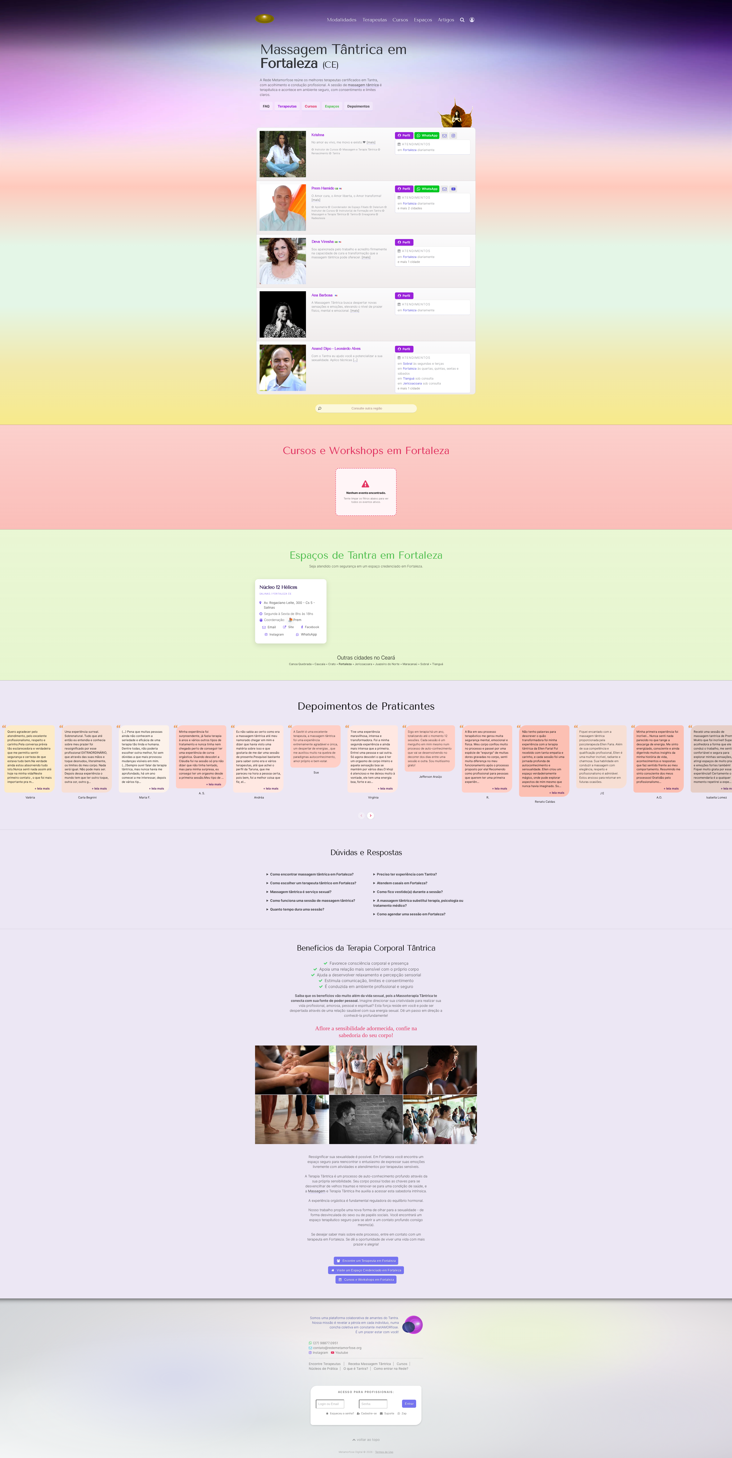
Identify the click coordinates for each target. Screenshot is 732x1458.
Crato (332, 664)
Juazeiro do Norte (387, 664)
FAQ (266, 106)
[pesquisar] (461, 23)
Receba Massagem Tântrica (369, 1364)
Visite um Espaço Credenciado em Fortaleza (368, 1270)
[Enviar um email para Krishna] (444, 135)
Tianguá (408, 378)
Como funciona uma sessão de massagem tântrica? (312, 901)
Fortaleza (410, 150)
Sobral (407, 363)
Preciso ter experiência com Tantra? (407, 874)
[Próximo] (370, 815)
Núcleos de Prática (323, 1369)
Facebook (312, 627)
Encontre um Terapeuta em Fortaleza (369, 1260)
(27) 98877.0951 (325, 1343)
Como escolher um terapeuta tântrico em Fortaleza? (313, 883)
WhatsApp (309, 634)
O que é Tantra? (356, 1369)
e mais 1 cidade (409, 262)
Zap (404, 1413)
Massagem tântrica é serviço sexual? (300, 892)
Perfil (406, 135)
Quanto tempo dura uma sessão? (297, 909)
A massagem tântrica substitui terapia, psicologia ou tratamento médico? (418, 903)
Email (272, 627)
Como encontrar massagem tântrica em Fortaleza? (312, 874)
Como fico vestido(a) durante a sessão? (410, 892)
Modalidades (341, 19)
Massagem (316, 1191)
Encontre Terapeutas (325, 1364)
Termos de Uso (384, 1451)
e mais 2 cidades (410, 208)
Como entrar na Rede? (391, 1369)
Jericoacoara (412, 383)
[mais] (371, 142)
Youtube (341, 1352)
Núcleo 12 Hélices (278, 587)
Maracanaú (410, 664)
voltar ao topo (368, 1440)
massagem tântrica (363, 85)
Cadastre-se (369, 1413)
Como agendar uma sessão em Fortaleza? (411, 914)
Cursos (400, 19)
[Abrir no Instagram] (453, 135)
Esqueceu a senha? (342, 1413)
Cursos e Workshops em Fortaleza (368, 1279)
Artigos (446, 19)
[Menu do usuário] (472, 23)
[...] (355, 360)
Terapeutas (374, 19)
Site (291, 627)
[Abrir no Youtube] (453, 188)
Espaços (423, 19)
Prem (297, 620)
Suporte (389, 1413)
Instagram (277, 634)
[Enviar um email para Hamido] (444, 188)
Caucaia (320, 664)
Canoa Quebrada (300, 664)
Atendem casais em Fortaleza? (402, 883)
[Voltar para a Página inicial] (264, 18)
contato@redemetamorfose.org (337, 1348)
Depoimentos (358, 106)
